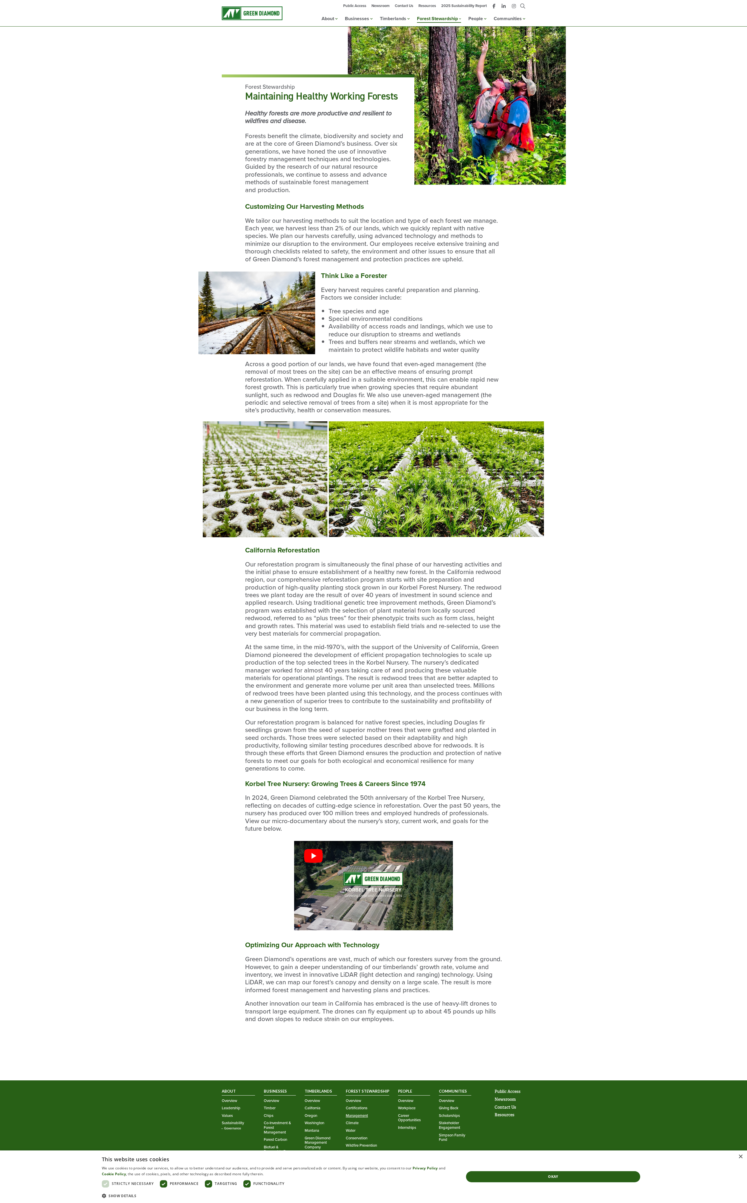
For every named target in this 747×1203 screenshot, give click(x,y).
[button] (277, 1195)
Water (350, 1130)
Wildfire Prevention (361, 1145)
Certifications (356, 1108)
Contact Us (404, 6)
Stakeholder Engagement (449, 1125)
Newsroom (380, 6)
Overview (229, 1100)
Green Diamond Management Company (318, 1143)
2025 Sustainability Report (464, 6)
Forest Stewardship (438, 18)
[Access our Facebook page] (494, 6)
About (328, 18)
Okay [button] (553, 1176)
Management (357, 1115)
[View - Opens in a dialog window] (373, 886)
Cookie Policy (114, 1173)
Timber (269, 1108)
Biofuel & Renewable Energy (279, 1149)
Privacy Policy (425, 1168)
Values (227, 1115)
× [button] (740, 1157)
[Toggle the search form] (522, 6)
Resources (427, 6)
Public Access (354, 6)
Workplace (407, 1108)
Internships (407, 1127)
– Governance (231, 1128)
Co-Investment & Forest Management (277, 1127)
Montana (312, 1130)
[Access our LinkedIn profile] (504, 6)
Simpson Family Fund (452, 1137)
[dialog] (373, 1176)
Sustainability (233, 1123)
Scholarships (449, 1115)
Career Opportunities (409, 1117)
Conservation (356, 1138)
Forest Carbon (275, 1139)
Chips (268, 1115)
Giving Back (448, 1108)
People (476, 18)
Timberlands (393, 18)
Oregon (311, 1115)
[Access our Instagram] (514, 6)
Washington (314, 1123)
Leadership (231, 1108)
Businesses (357, 18)
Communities (508, 18)
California (312, 1108)
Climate (352, 1123)
